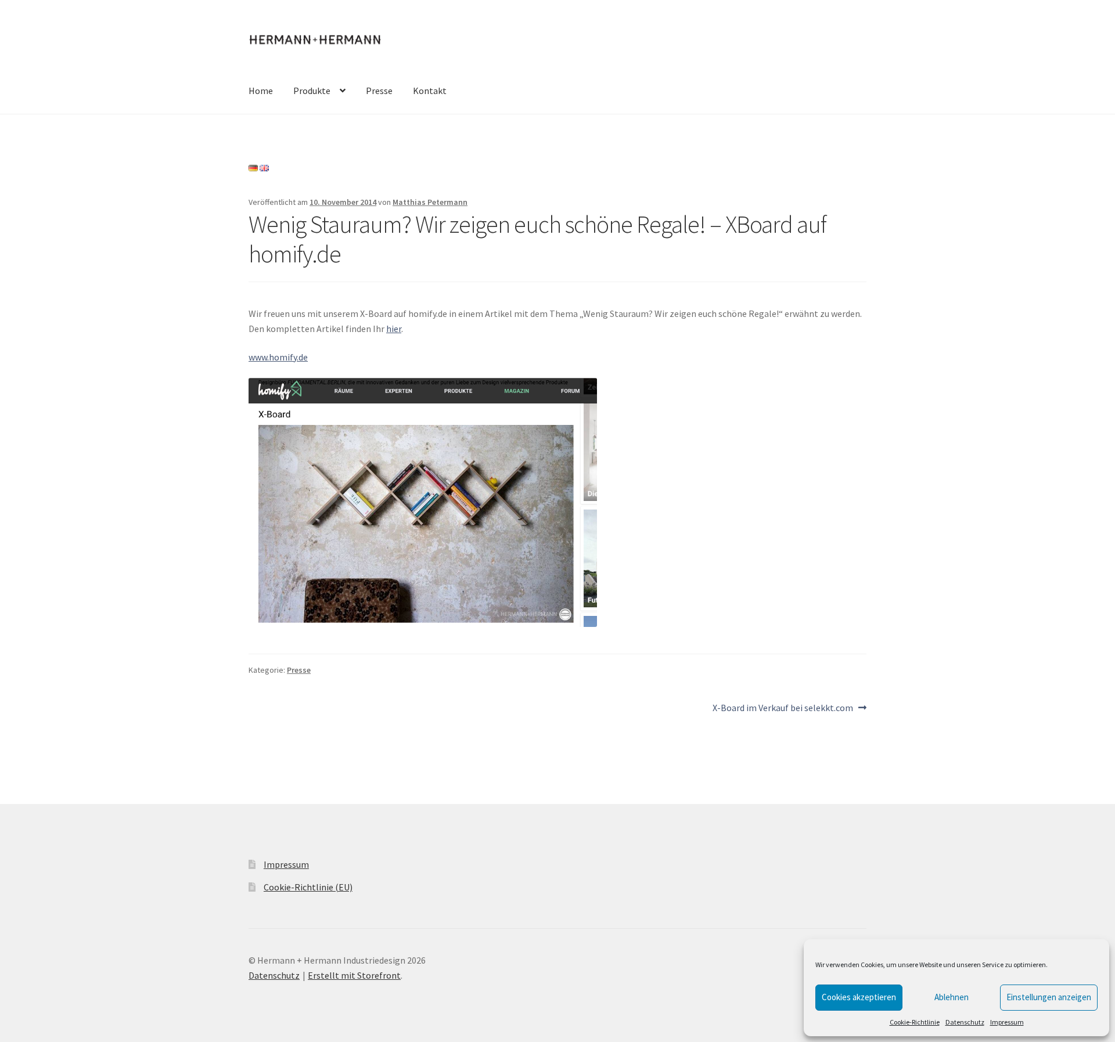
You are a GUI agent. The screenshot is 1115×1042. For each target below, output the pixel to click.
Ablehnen (951, 997)
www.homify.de (278, 357)
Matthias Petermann (430, 202)
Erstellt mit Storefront (354, 975)
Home (261, 90)
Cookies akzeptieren (859, 997)
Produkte (311, 90)
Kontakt (430, 90)
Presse (379, 90)
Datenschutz (964, 1022)
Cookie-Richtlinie (915, 1022)
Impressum (1007, 1022)
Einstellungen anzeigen (1048, 997)
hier (393, 328)
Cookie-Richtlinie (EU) (308, 887)
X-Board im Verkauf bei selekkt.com (783, 708)
